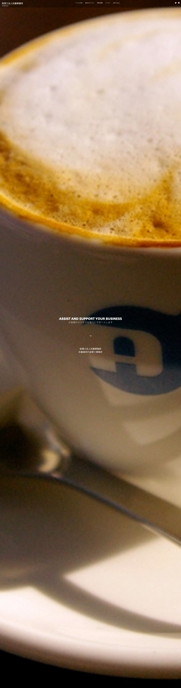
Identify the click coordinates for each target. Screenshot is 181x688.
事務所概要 (100, 3)
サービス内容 (79, 3)
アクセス (108, 3)
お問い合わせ (116, 3)
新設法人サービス (89, 3)
